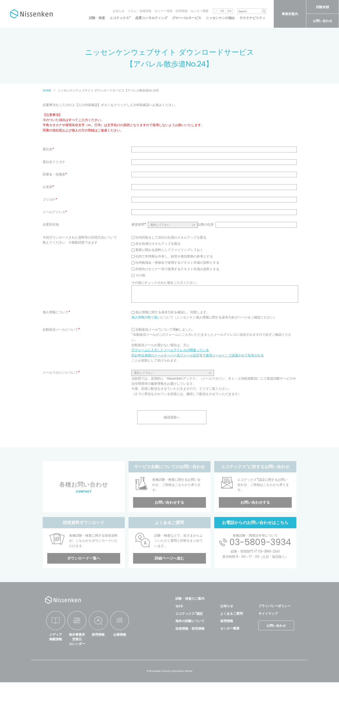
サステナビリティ (252, 17)
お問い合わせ (322, 20)
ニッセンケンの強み (220, 17)
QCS (179, 606)
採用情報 (181, 10)
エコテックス (120, 17)
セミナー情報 (163, 10)
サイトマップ (268, 613)
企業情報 (119, 634)
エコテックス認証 (189, 613)
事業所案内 (290, 14)
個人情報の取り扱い (146, 317)
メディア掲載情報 (55, 636)
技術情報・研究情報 (190, 628)
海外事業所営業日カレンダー (77, 639)
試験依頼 (322, 7)
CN (229, 11)
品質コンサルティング (151, 17)
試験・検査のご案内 (190, 598)
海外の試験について (190, 621)
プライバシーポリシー (275, 606)
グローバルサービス (186, 17)
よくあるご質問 (231, 613)
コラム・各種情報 (140, 10)
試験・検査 (97, 17)
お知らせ (119, 10)
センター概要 (199, 10)
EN (222, 11)
